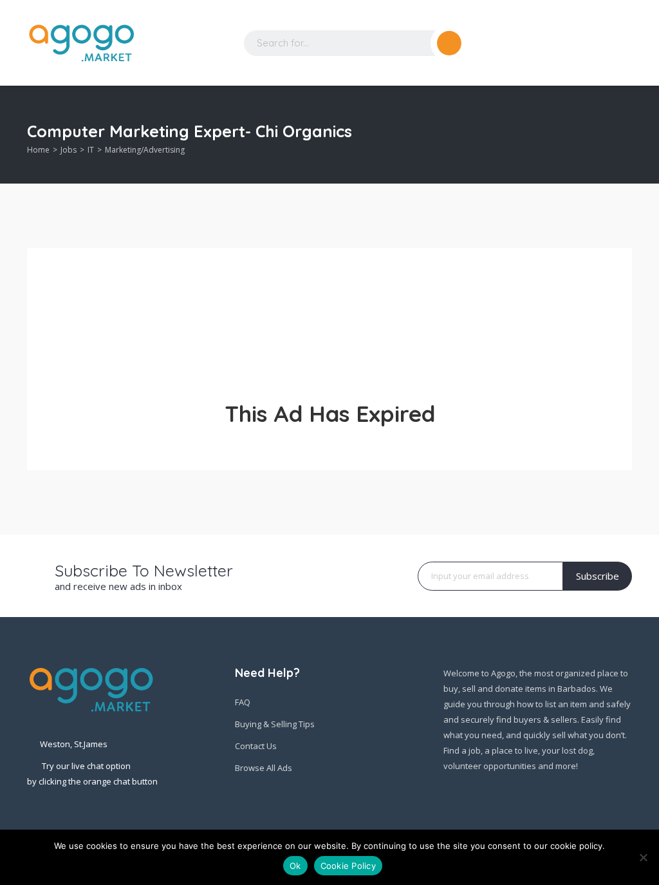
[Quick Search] (623, 135)
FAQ (242, 702)
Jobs (68, 149)
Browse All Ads (263, 768)
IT (91, 149)
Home (38, 149)
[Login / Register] (574, 43)
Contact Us (256, 746)
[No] (642, 857)
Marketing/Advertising (145, 149)
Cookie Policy (348, 866)
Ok (295, 866)
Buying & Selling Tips (275, 724)
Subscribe (597, 575)
